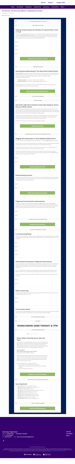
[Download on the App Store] (46, 454)
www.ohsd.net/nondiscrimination (58, 450)
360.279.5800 (9, 435)
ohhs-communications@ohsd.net (25, 436)
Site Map (68, 431)
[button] (51, 2)
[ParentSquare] (28, 454)
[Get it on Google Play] (37, 454)
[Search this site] (72, 2)
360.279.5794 (8, 436)
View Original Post (6, 15)
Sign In (68, 435)
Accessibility (69, 433)
